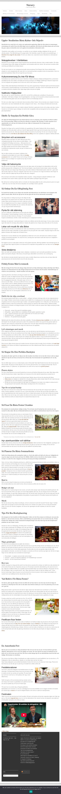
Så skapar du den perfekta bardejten (18, 351)
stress (3, 630)
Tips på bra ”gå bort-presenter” (27, 761)
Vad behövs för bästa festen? (15, 578)
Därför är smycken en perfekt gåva (18, 115)
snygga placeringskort (11, 532)
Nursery (30, 5)
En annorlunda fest (10, 645)
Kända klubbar (33, 11)
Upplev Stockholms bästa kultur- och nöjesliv (23, 40)
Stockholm (44, 13)
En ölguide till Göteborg (25, 759)
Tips (51, 13)
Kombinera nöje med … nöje (9, 738)
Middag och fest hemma (9, 13)
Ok (31, 791)
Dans (26, 11)
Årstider (11, 11)
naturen (13, 690)
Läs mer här (37, 437)
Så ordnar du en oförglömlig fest (17, 188)
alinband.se (25, 289)
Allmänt (5, 11)
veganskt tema (14, 698)
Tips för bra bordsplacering (14, 512)
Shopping (32, 13)
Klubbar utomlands (44, 11)
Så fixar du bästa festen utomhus (17, 404)
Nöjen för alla (6, 739)
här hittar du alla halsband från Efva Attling (22, 133)
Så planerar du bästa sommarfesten (18, 451)
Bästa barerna (18, 11)
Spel (38, 13)
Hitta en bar (8, 379)
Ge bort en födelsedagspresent (27, 762)
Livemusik (53, 11)
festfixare (37, 623)
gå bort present (45, 366)
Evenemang (26, 771)
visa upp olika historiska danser (37, 335)
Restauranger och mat (22, 13)
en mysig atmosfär (12, 426)
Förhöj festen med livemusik (15, 263)
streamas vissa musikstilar (42, 320)
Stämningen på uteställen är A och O (28, 755)
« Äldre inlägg (5, 731)
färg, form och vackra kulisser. (23, 623)
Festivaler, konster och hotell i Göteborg (29, 757)
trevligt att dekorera (28, 443)
